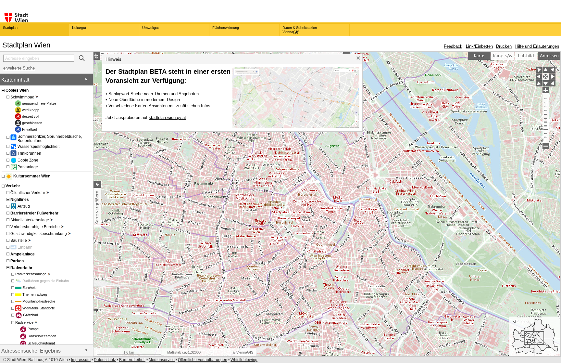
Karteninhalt (15, 80)
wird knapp (30, 110)
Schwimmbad (22, 97)
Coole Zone (28, 160)
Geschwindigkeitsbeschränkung (38, 233)
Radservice (24, 322)
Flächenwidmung (225, 28)
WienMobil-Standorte (38, 308)
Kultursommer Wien (31, 176)
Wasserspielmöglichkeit (38, 146)
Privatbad (29, 129)
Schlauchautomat (41, 343)
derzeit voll (30, 116)
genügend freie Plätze (39, 103)
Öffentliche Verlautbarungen (202, 359)
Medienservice (162, 359)
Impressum (81, 359)
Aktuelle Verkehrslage (29, 220)
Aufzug (24, 206)
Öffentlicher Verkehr (27, 192)
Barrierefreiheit (132, 359)
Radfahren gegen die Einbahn (45, 281)
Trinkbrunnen (29, 153)
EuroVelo (29, 288)
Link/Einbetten (479, 46)
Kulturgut (79, 28)
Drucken (504, 46)
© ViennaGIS (243, 352)
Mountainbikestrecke (38, 301)
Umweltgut (150, 28)
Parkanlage (28, 167)
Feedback (453, 46)
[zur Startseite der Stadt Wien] (16, 17)
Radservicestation (42, 336)
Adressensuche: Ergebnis (31, 351)
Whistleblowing (244, 359)
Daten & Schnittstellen (299, 30)
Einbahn (25, 247)
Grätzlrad (30, 315)
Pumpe (33, 329)
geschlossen (32, 123)
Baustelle (18, 240)
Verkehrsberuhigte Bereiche (35, 227)
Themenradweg (34, 294)
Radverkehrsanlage (30, 274)
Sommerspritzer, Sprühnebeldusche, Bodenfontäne (50, 138)
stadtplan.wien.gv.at (167, 117)
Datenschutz (105, 359)
